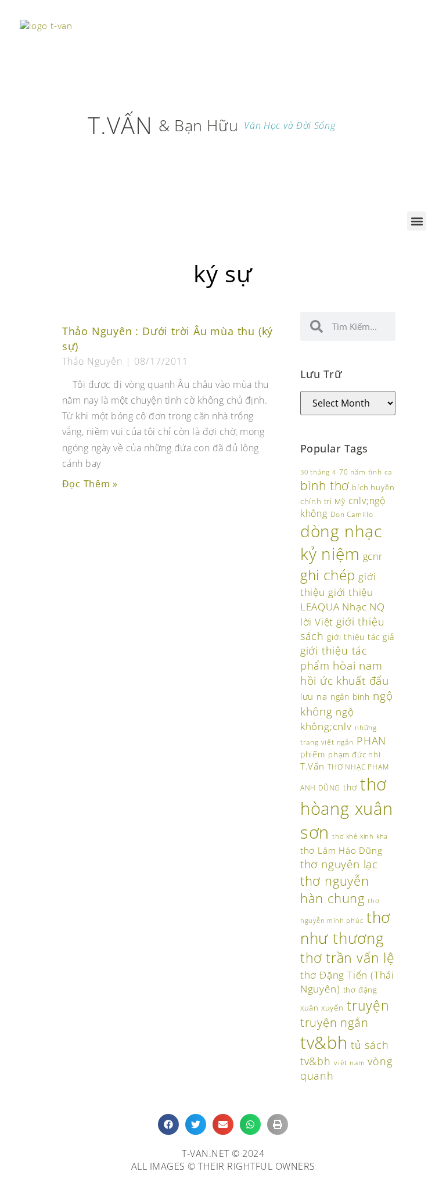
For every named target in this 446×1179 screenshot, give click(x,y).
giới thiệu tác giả (360, 636)
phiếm (312, 754)
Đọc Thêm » (90, 483)
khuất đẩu (362, 680)
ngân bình (350, 696)
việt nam (349, 1062)
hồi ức (316, 680)
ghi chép (327, 574)
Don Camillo (351, 514)
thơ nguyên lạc (339, 864)
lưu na (314, 696)
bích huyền (373, 487)
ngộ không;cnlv (327, 719)
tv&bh (324, 1042)
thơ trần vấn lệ (347, 958)
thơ (350, 787)
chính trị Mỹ (323, 501)
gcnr (373, 556)
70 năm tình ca (365, 471)
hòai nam (357, 665)
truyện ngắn (334, 1022)
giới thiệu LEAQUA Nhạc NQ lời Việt (342, 606)
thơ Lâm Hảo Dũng (341, 850)
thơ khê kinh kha (360, 836)
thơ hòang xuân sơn (346, 807)
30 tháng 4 (318, 472)
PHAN (371, 740)
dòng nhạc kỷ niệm (341, 542)
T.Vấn (312, 766)
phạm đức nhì (354, 754)
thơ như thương (345, 927)
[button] (416, 221)
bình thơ (324, 485)
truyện (368, 1005)
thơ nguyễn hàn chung (334, 889)
